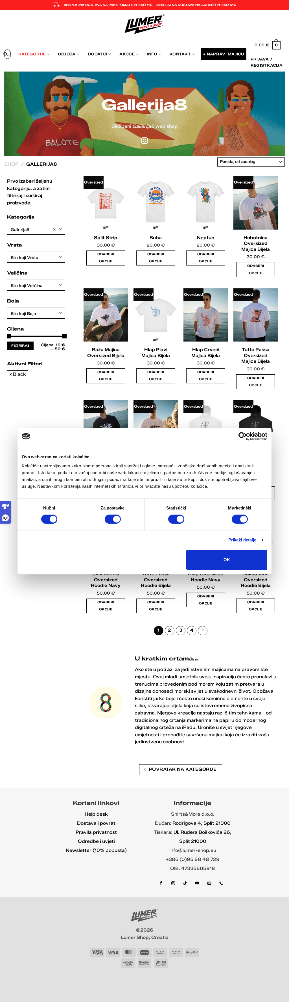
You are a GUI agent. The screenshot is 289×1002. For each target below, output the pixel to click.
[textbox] (36, 258)
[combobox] (36, 229)
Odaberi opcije (105, 257)
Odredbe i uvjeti (96, 841)
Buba (156, 237)
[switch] (113, 519)
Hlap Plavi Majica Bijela (155, 352)
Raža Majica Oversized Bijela (105, 352)
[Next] (202, 631)
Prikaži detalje (242, 539)
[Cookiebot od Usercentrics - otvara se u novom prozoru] (242, 436)
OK (227, 559)
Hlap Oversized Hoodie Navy (206, 576)
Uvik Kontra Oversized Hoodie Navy (106, 579)
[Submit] (6, 54)
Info (152, 54)
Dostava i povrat (96, 823)
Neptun (205, 237)
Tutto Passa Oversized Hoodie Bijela (156, 579)
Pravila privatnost (96, 832)
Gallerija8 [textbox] (33, 229)
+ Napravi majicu (223, 54)
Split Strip (105, 237)
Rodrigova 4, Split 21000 (201, 823)
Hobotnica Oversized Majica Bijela (255, 243)
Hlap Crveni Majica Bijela (205, 352)
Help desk (96, 814)
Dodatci (97, 54)
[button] (267, 45)
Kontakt (180, 54)
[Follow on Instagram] (144, 141)
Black (19, 374)
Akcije (127, 54)
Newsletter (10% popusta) (96, 850)
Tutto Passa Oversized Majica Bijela (255, 355)
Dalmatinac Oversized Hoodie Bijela (256, 579)
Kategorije (32, 54)
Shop (11, 164)
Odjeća (67, 54)
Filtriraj (20, 346)
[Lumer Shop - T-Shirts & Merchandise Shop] (144, 24)
